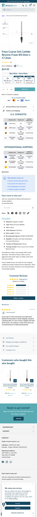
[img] (6, 309)
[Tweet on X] (8, 213)
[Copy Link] (28, 213)
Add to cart (25, 89)
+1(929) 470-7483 (11, 445)
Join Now (18, 418)
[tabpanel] (18, 245)
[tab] (6, 218)
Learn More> (27, 1)
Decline (17, 508)
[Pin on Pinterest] (16, 213)
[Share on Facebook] (12, 213)
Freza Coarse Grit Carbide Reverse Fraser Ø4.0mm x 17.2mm (10, 385)
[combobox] (18, 10)
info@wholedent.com (10, 441)
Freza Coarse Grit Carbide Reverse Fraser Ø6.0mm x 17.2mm (27, 385)
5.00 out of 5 (23, 279)
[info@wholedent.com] (24, 213)
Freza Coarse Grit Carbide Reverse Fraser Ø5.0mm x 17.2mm (17, 15)
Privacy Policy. (13, 498)
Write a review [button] (18, 298)
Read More (5, 172)
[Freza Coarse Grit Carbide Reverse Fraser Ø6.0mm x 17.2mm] (27, 376)
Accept (17, 503)
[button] (10, 285)
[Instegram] (20, 213)
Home (3, 15)
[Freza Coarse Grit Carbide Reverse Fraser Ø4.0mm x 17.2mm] (10, 376)
